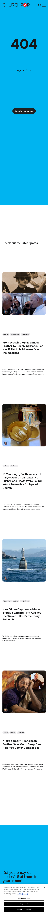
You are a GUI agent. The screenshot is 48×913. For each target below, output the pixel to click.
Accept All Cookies (24, 909)
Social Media (15, 334)
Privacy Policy (23, 894)
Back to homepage (24, 111)
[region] (24, 898)
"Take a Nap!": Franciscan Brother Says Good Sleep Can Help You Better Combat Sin (21, 744)
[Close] (44, 887)
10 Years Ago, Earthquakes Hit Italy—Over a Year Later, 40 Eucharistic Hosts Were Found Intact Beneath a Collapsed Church (22, 481)
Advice (5, 733)
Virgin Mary (7, 601)
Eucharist (14, 466)
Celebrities (25, 334)
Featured (21, 733)
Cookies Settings (24, 898)
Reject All (23, 904)
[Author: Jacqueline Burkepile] (5, 709)
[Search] (39, 5)
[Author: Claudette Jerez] (5, 311)
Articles (6, 334)
